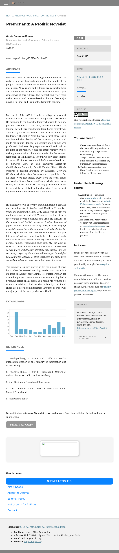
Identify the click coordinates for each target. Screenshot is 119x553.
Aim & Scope (15, 486)
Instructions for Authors (21, 504)
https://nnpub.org (33, 541)
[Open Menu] (6, 3)
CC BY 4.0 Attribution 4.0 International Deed (42, 526)
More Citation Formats (87, 337)
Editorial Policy (16, 498)
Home (9, 15)
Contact (12, 510)
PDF (80, 38)
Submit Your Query (21, 424)
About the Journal (18, 492)
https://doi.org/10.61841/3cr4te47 (29, 58)
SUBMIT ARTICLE (58, 481)
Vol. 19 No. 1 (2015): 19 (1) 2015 (41, 15)
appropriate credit (94, 198)
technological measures (94, 225)
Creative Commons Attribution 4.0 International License (92, 123)
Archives (20, 15)
